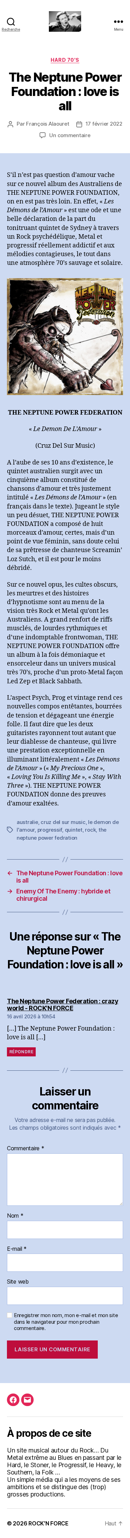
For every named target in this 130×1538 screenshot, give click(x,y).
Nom (15, 1216)
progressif (49, 829)
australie (27, 822)
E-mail (17, 1249)
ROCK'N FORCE (48, 1523)
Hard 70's (65, 60)
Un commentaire (69, 135)
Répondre (21, 1051)
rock (90, 829)
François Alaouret (47, 123)
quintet (74, 829)
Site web (18, 1282)
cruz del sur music (63, 822)
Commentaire (25, 1148)
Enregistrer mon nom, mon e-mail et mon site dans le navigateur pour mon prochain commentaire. (66, 1322)
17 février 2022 (104, 123)
